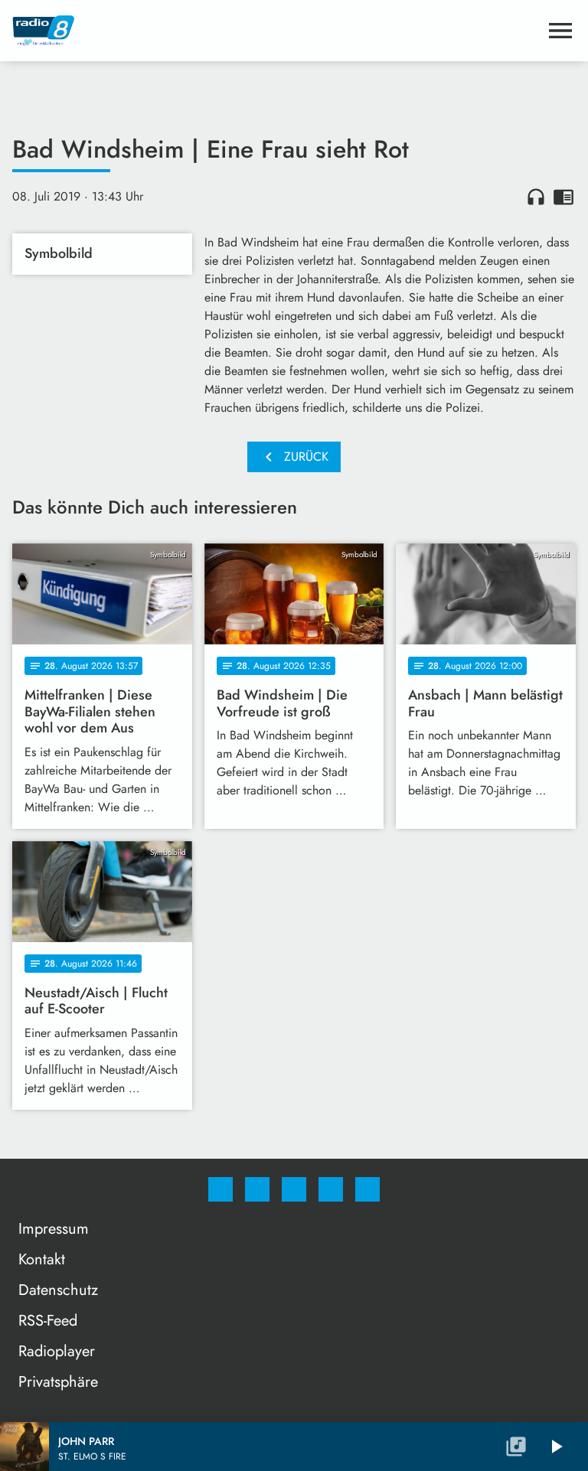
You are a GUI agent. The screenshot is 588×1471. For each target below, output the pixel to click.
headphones (536, 196)
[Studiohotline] (330, 1189)
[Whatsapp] (294, 1189)
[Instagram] (257, 1189)
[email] (367, 1189)
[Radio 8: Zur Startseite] (275, 30)
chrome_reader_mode (563, 196)
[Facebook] (220, 1189)
